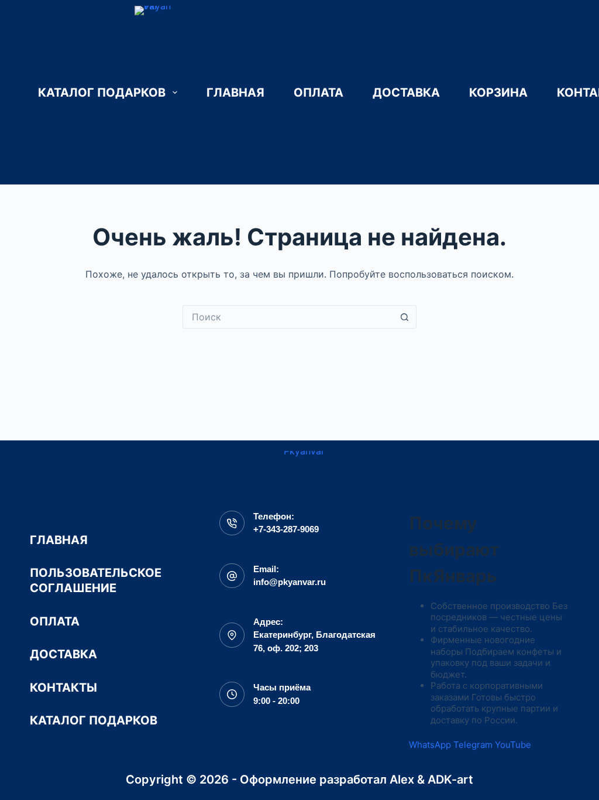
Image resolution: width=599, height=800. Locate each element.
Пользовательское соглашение (95, 580)
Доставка (406, 93)
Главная (235, 93)
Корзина (498, 93)
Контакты (63, 688)
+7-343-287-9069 (286, 529)
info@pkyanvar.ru (289, 582)
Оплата (318, 93)
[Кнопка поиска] (404, 317)
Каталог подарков (102, 93)
